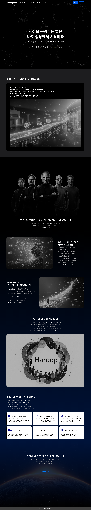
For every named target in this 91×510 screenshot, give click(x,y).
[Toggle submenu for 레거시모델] (54, 2)
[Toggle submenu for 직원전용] (45, 2)
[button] (75, 2)
